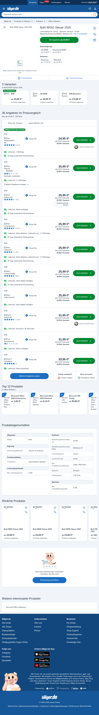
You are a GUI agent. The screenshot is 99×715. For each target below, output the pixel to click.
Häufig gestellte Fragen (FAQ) (15, 642)
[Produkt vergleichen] (94, 34)
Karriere (37, 627)
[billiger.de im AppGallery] (49, 665)
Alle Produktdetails (80, 34)
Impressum (44, 706)
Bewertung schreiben (49, 580)
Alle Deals (6, 623)
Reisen (67, 2)
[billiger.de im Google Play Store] (49, 660)
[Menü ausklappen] (32, 21)
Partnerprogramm (74, 634)
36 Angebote (59, 40)
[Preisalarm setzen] (94, 40)
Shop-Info (33, 139)
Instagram (6, 653)
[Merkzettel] (89, 8)
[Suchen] (94, 14)
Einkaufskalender (9, 638)
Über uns (38, 623)
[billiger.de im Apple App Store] (49, 653)
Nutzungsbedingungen (59, 706)
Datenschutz (12, 706)
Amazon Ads (72, 638)
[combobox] (49, 14)
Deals (44, 2)
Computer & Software (22, 21)
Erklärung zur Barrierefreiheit (80, 706)
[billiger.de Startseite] (13, 8)
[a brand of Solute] (89, 2)
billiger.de (7, 21)
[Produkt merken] (94, 28)
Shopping (32, 2)
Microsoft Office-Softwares (16, 607)
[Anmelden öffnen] (95, 8)
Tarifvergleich (56, 2)
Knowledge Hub (74, 642)
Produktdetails (26, 78)
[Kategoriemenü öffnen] (3, 8)
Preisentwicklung (76, 78)
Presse (37, 631)
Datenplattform (8, 631)
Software (39, 21)
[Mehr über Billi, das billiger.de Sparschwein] (13, 681)
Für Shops (71, 623)
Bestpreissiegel (8, 634)
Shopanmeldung (74, 627)
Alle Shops (6, 627)
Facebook (6, 657)
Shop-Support (73, 631)
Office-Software (54, 21)
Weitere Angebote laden (29, 376)
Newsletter (6, 660)
